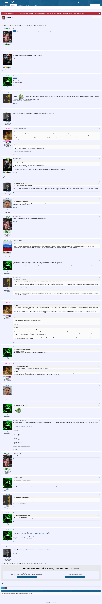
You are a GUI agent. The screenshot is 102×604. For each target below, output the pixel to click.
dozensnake (25, 480)
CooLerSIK (25, 515)
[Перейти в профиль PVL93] (7, 81)
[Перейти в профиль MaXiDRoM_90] (7, 246)
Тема (49, 600)
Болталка (20, 18)
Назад (5, 25)
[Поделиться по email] (6, 588)
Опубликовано (17, 28)
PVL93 (15, 31)
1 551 (8, 210)
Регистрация (97, 1)
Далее (35, 25)
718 (24, 25)
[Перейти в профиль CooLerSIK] (7, 98)
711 (7, 25)
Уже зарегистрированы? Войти (86, 2)
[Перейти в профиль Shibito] (7, 117)
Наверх (15, 34)
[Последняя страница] (37, 25)
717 (22, 25)
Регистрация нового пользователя (27, 576)
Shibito (24, 144)
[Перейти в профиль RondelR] (7, 203)
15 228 (7, 254)
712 (10, 25)
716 (19, 25)
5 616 (8, 87)
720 (29, 25)
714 (15, 25)
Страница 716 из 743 (42, 25)
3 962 (8, 143)
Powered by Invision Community (51, 602)
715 (17, 25)
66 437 (7, 122)
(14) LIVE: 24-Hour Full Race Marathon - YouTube (22, 426)
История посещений (95, 21)
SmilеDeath (25, 349)
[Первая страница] (2, 25)
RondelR (25, 405)
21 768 (7, 68)
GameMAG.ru (5, 5)
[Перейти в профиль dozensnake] (7, 36)
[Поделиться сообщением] (99, 28)
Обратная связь (55, 600)
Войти (75, 576)
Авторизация (89, 16)
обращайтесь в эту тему (45, 13)
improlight (15, 78)
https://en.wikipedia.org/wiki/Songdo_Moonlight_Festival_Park (24, 538)
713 (12, 25)
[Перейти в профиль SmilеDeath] (7, 135)
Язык (45, 600)
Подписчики (95, 16)
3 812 (8, 104)
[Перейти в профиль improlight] (7, 59)
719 (27, 25)
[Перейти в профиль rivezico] (3, 17)
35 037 (7, 45)
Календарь (35, 5)
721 (31, 25)
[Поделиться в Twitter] (2, 588)
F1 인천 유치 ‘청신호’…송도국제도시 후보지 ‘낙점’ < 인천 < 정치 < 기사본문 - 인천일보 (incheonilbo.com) (32, 533)
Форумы (13, 5)
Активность (20, 5)
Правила (27, 5)
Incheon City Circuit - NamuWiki (19, 537)
